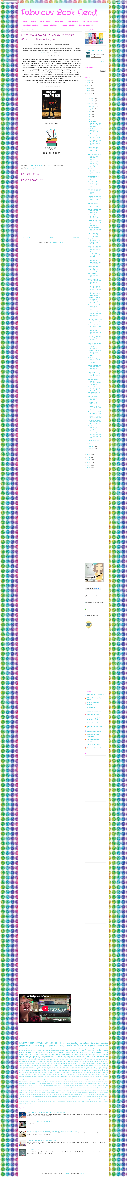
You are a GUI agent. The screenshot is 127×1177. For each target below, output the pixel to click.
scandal (59, 1099)
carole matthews (97, 1078)
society (27, 1101)
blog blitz (65, 1065)
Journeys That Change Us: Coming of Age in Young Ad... (94, 164)
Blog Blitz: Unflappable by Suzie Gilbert (94, 293)
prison (90, 1098)
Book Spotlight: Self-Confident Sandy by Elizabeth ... (94, 360)
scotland (28, 1076)
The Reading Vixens (93, 744)
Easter (72, 1083)
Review (23, 1043)
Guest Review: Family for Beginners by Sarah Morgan (93, 269)
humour (26, 1054)
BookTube (40, 1065)
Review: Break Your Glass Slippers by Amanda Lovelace (95, 339)
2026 (89, 80)
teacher (41, 1076)
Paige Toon (81, 1052)
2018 (89, 454)
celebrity (31, 1061)
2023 (89, 88)
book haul (31, 1052)
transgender (61, 1101)
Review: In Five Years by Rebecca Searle (94, 229)
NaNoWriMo (65, 1067)
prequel (81, 1098)
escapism (30, 1060)
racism (21, 1099)
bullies (48, 1069)
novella (69, 1049)
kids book (70, 1094)
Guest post (23, 1050)
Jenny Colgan (86, 1056)
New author (23, 1052)
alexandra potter (46, 1087)
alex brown (36, 1087)
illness (100, 1079)
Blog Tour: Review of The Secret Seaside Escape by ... (94, 248)
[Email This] (55, 165)
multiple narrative (56, 1081)
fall (60, 1079)
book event (73, 1065)
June (90, 114)
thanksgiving (37, 1101)
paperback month (68, 1081)
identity (69, 1074)
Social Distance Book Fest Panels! (93, 177)
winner (59, 1070)
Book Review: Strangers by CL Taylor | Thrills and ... (94, 375)
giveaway (105, 1050)
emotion (85, 1063)
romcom (58, 1054)
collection (85, 1089)
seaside (21, 1083)
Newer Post (26, 238)
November (92, 101)
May (90, 116)
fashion (67, 1079)
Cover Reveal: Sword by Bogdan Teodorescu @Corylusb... (94, 281)
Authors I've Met (45, 21)
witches (65, 1070)
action (37, 1072)
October (91, 103)
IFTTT (58, 1043)
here (42, 52)
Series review (68, 1061)
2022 (89, 91)
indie (28, 1094)
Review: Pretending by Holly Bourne (95, 416)
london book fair (102, 1094)
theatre (44, 1101)
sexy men (84, 1099)
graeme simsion (80, 1079)
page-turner (96, 1074)
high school (89, 1079)
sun (32, 1101)
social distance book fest (33, 1083)
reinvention (37, 1099)
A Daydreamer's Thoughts (95, 694)
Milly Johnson (97, 1056)
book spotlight (102, 1061)
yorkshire (77, 1070)
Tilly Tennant (72, 1058)
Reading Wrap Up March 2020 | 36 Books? (94, 408)
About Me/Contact (73, 21)
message (80, 1096)
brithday (38, 1089)
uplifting (64, 1076)
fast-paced (104, 1090)
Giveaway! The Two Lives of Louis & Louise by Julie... (94, 191)
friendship (60, 1047)
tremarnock (69, 1101)
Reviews (24, 1061)
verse (79, 1101)
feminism (97, 1065)
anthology (40, 1078)
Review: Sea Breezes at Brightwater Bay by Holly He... (94, 261)
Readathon (52, 1045)
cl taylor (81, 1065)
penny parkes (68, 1098)
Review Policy (59, 21)
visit (100, 1101)
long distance (23, 1096)
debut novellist (91, 1072)
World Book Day (97, 1085)
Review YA (98, 1076)
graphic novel (37, 1074)
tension (47, 1076)
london (29, 1063)
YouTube (33, 21)
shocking (98, 1099)
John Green (72, 1076)
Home (25, 21)
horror (95, 1079)
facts (98, 1090)
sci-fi (21, 1076)
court (52, 1090)
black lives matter (55, 1072)
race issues (81, 1081)
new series (37, 1067)
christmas (30, 1045)
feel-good (22, 1063)
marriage (88, 1054)
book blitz (76, 1072)
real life (104, 1074)
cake (55, 1089)
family (51, 1047)
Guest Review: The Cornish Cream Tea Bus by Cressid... (94, 367)
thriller (76, 1050)
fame (63, 1079)
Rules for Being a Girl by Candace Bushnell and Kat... (94, 314)
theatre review (52, 1101)
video (48, 1083)
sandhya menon (52, 1099)
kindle (76, 1094)
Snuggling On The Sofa (94, 731)
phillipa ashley (56, 1061)
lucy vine (61, 1096)
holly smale (103, 1069)
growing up (50, 1074)
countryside (42, 1079)
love (44, 1045)
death (57, 1050)
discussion (89, 1065)
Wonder (91, 1085)
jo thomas (97, 1067)
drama (31, 1049)
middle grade (23, 1056)
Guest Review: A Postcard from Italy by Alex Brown (93, 150)
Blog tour (95, 1043)
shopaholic (104, 1099)
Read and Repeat (92, 723)
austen (79, 1087)
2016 (89, 460)
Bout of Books (66, 1045)
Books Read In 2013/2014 (86, 25)
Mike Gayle (47, 1065)
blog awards (98, 1087)
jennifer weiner (27, 1081)
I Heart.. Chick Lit (94, 711)
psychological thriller (83, 1060)
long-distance (39, 1096)
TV (102, 1076)
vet (83, 1101)
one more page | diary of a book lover (94, 718)
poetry (72, 1056)
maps (66, 1096)
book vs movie (58, 1078)
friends (62, 1050)
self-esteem (52, 1058)
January (91, 449)
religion (44, 1099)
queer (75, 1081)
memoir (68, 1052)
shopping (22, 1101)
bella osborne (90, 1052)
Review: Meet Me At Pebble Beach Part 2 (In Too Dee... (95, 353)
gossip (69, 1092)
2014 (89, 465)
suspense (105, 1067)
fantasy (63, 1056)
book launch (77, 1063)
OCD (47, 1085)
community (27, 1079)
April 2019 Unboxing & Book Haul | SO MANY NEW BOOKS (94, 124)
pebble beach (59, 1098)
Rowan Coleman (75, 1067)
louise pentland (52, 1096)
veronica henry (98, 1060)
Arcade (82, 1054)
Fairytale (86, 1083)
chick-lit (104, 1049)
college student (95, 1089)
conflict (30, 1090)
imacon (67, 1173)
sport (75, 1049)
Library (46, 1060)
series (28, 1047)
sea (49, 1070)
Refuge (60, 1085)
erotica (105, 1072)
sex (71, 1050)
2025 (89, 83)
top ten (32, 1056)
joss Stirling (62, 1094)
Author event (54, 1049)
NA (51, 1060)
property (95, 1098)
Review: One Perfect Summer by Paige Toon (94, 388)
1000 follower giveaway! (35, 1150)
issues (98, 1063)
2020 (89, 96)
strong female (52, 1052)
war (33, 1063)
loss (45, 1096)
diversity (71, 1069)
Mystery (52, 1050)
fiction (72, 1079)
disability (63, 1069)
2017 (89, 457)
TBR (85, 1045)
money (84, 1096)
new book (63, 1049)
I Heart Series (52, 1067)
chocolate (72, 1089)
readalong (30, 1099)
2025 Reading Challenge (95, 50)
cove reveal (58, 1090)
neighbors (95, 1096)
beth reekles (90, 1087)
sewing (79, 1099)
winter (29, 1103)
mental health (69, 1060)
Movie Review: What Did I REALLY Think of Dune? (44, 1122)
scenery (64, 1099)
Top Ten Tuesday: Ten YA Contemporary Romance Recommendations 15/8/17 (52, 1131)
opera (38, 1098)
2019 (89, 452)
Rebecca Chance (89, 1076)
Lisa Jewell (75, 1054)
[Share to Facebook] (60, 165)
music (31, 1067)
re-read (88, 1081)
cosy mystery (46, 1090)
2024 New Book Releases (90, 21)
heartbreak (85, 1092)
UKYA (34, 1050)
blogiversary (66, 1072)
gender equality (56, 1092)
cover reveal (31, 168)
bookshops (32, 1089)
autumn (84, 1087)
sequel (74, 1052)
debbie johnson (98, 1058)
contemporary (37, 1090)
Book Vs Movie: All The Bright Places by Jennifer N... (95, 346)
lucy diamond (77, 1074)
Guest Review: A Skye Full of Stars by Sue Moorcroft (46, 1112)
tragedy (53, 1070)
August (91, 109)
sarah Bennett (42, 1070)
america (28, 1078)
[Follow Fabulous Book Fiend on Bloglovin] (93, 589)
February (92, 446)
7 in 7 (53, 1083)
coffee (83, 1072)
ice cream (104, 1065)
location (93, 1094)
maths (69, 1096)
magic (58, 1056)
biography (44, 1072)
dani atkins (76, 1090)
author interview (102, 1047)
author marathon (90, 1061)
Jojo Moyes (79, 1076)
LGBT (60, 1067)
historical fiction (42, 1061)
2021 (89, 93)
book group (41, 1069)
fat (84, 1069)
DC (68, 1083)
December (92, 98)
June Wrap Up (24, 1069)
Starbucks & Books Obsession (93, 735)
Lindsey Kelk (43, 1054)
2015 (89, 462)
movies (46, 1049)
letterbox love (41, 1052)
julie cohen (36, 1081)
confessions (22, 1090)
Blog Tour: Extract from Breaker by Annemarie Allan (95, 288)
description (88, 1090)
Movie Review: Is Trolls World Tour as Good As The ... (94, 331)
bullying (45, 1089)
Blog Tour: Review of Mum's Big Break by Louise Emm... (94, 184)
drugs (94, 1090)
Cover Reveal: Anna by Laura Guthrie (95, 136)
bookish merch (68, 1078)
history (97, 1049)
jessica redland (58, 1060)
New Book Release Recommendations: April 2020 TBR (94, 421)
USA (87, 1085)
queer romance (103, 1098)
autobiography (50, 1056)
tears (99, 1050)
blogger (105, 1087)
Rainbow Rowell (53, 1085)
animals (34, 1078)
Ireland (47, 1063)
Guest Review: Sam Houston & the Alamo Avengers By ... (94, 171)
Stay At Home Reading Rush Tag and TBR (94, 255)
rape (25, 1099)
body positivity (49, 1078)
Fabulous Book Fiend (59, 12)
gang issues (46, 1092)
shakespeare (91, 1099)
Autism (65, 1083)
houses (106, 1092)
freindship (61, 1052)
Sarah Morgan (40, 1056)
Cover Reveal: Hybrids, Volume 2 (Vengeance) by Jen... (94, 435)
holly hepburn (42, 1058)
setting (74, 1099)
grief (44, 1074)
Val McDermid (56, 1065)
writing (71, 1070)
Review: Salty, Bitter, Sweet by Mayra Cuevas (94, 205)
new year (101, 1096)
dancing (69, 1090)
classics (78, 1089)
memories (74, 1096)
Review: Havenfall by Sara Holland (94, 412)
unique (44, 1083)
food (67, 1050)
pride (85, 1098)
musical (89, 1096)
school (44, 1067)
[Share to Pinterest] (62, 165)
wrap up (69, 1047)
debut (26, 1049)
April (91, 119)
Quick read (89, 1058)
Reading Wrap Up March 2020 (93, 403)
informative (42, 1094)
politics (75, 1098)
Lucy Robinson (29, 1072)
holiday (95, 1069)
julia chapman (24, 1070)
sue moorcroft (38, 1060)
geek (68, 1056)
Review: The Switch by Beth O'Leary (95, 325)
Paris (58, 1063)
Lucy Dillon (41, 1085)
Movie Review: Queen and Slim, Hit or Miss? (94, 235)
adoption (29, 1087)
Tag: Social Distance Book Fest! (93, 275)
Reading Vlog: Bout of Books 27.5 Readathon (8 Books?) (95, 300)
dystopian (78, 1069)
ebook (100, 1072)
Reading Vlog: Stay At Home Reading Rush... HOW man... (95, 199)
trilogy (33, 1065)
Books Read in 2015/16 (68, 25)
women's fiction (42, 1050)
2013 (89, 468)
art (75, 1087)
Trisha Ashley (79, 1061)
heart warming (60, 1074)
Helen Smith (91, 707)
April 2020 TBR (93, 440)
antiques (71, 1087)
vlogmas (105, 1101)
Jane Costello (62, 1058)
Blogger (82, 1173)
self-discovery (80, 1047)
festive (21, 1092)
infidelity (34, 1094)
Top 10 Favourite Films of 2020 (94, 393)
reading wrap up (102, 1052)
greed (79, 1092)
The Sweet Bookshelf (94, 748)
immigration (22, 1094)
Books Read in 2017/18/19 (50, 25)
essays (56, 1079)
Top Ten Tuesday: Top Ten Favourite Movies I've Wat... (94, 382)
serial (94, 1050)
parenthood (50, 1098)
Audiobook (91, 1047)
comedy (21, 1049)
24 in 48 (85, 1070)
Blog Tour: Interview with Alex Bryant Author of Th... (94, 241)
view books (103, 61)
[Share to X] (58, 165)
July (90, 111)
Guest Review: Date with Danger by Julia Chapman (95, 210)
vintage (96, 1101)
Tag (70, 1085)
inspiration (49, 1094)
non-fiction (78, 1045)
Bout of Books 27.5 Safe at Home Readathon (95, 398)
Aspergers (59, 1083)
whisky (24, 1103)
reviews (98, 1081)
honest (101, 1092)
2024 (89, 85)
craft (64, 1090)
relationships (97, 1054)
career (89, 1078)
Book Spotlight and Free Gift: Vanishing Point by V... (95, 131)
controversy (34, 1079)
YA (58, 1045)
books (75, 1078)
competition (104, 1089)
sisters (34, 1076)
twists (75, 1101)
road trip (105, 1081)
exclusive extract (40, 1047)
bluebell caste (24, 1089)
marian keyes (86, 1074)
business (51, 1089)
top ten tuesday (70, 1043)
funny (84, 1049)
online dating (31, 1098)
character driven (63, 1089)
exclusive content (96, 1045)
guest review (35, 1043)
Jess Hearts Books (93, 714)
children (55, 1069)
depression (50, 1079)
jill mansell (23, 1067)
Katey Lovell (93, 1083)
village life (89, 1101)
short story (34, 1054)
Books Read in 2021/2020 (30, 25)
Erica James (78, 1083)
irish (55, 1094)
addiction (33, 1069)
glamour (64, 1092)
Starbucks (66, 1085)
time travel (55, 1076)
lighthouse (87, 1094)
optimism (43, 1098)
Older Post (76, 238)
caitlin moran (82, 1078)
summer (27, 1065)
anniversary (64, 1087)
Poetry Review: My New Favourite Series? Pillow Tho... (94, 142)
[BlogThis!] (57, 165)
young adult (40, 1063)
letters (81, 1094)
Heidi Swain (65, 1054)
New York (88, 1050)
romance (38, 1045)
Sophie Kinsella (66, 1063)
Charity (100, 1070)
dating (82, 1090)
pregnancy (33, 1070)
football (89, 1069)
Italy (53, 1063)
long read (31, 1096)
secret (69, 1099)
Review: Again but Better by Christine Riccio (94, 216)
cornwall (81, 1058)
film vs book (29, 1092)
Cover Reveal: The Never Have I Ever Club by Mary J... (94, 307)
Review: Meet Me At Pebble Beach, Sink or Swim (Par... (95, 157)
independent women (87, 1067)
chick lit (90, 1049)
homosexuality (93, 1092)
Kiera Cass (101, 1083)
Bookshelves (93, 1070)
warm (20, 1103)
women (82, 1050)
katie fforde (45, 1081)
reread (93, 1081)
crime (79, 1049)
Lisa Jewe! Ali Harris (30, 1085)
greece (74, 1092)
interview (92, 1063)
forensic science (25, 1074)
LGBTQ (21, 1054)
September (92, 106)
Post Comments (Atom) (56, 242)
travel (30, 1050)
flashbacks (38, 1092)
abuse (106, 1076)
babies (105, 1054)
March (91, 443)
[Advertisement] (95, 530)
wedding (78, 1056)
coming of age (32, 1058)
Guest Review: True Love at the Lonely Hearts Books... (95, 428)
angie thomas (56, 1087)
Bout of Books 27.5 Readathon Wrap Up (95, 321)
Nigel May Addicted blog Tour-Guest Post (41, 1140)
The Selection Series (78, 1085)
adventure (22, 1078)
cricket (51, 1054)
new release (84, 1043)
